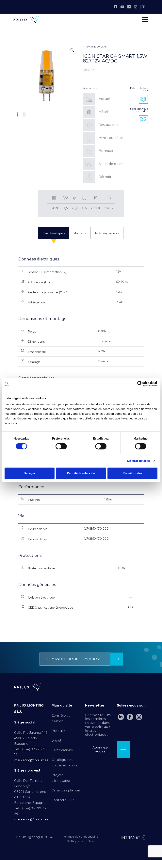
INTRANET (130, 837)
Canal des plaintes (66, 790)
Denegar (29, 473)
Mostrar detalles (138, 460)
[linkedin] (129, 7)
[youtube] (122, 7)
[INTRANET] (143, 837)
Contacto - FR (63, 800)
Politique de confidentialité (80, 836)
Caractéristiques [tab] (53, 233)
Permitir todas (132, 473)
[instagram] (135, 7)
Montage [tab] (79, 233)
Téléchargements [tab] (107, 233)
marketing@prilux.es (31, 760)
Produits (58, 731)
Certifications (62, 750)
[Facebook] (115, 7)
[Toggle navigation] (145, 19)
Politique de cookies (80, 841)
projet (56, 740)
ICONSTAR (100, 46)
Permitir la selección (81, 473)
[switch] (61, 446)
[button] (72, 50)
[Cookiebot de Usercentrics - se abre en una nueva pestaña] (140, 384)
